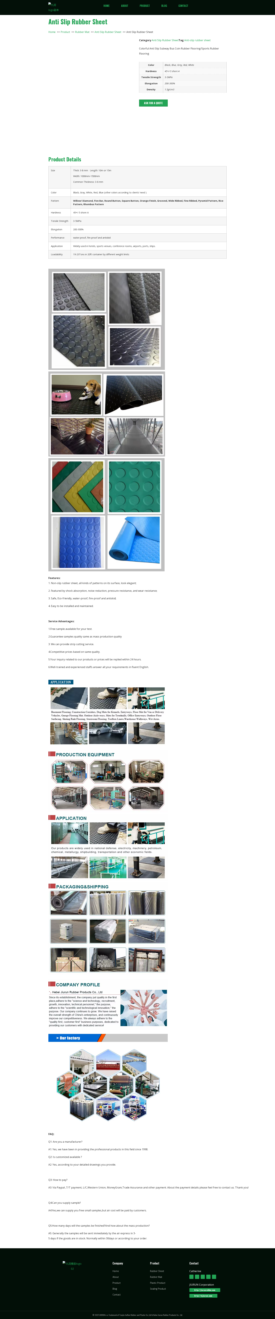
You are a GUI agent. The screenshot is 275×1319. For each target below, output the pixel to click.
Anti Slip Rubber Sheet (165, 40)
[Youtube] (208, 1277)
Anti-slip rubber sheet (197, 40)
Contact (183, 6)
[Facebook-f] (191, 1277)
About (124, 6)
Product (145, 6)
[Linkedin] (203, 1277)
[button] (153, 103)
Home (106, 6)
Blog (164, 6)
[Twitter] (197, 1277)
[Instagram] (214, 1277)
